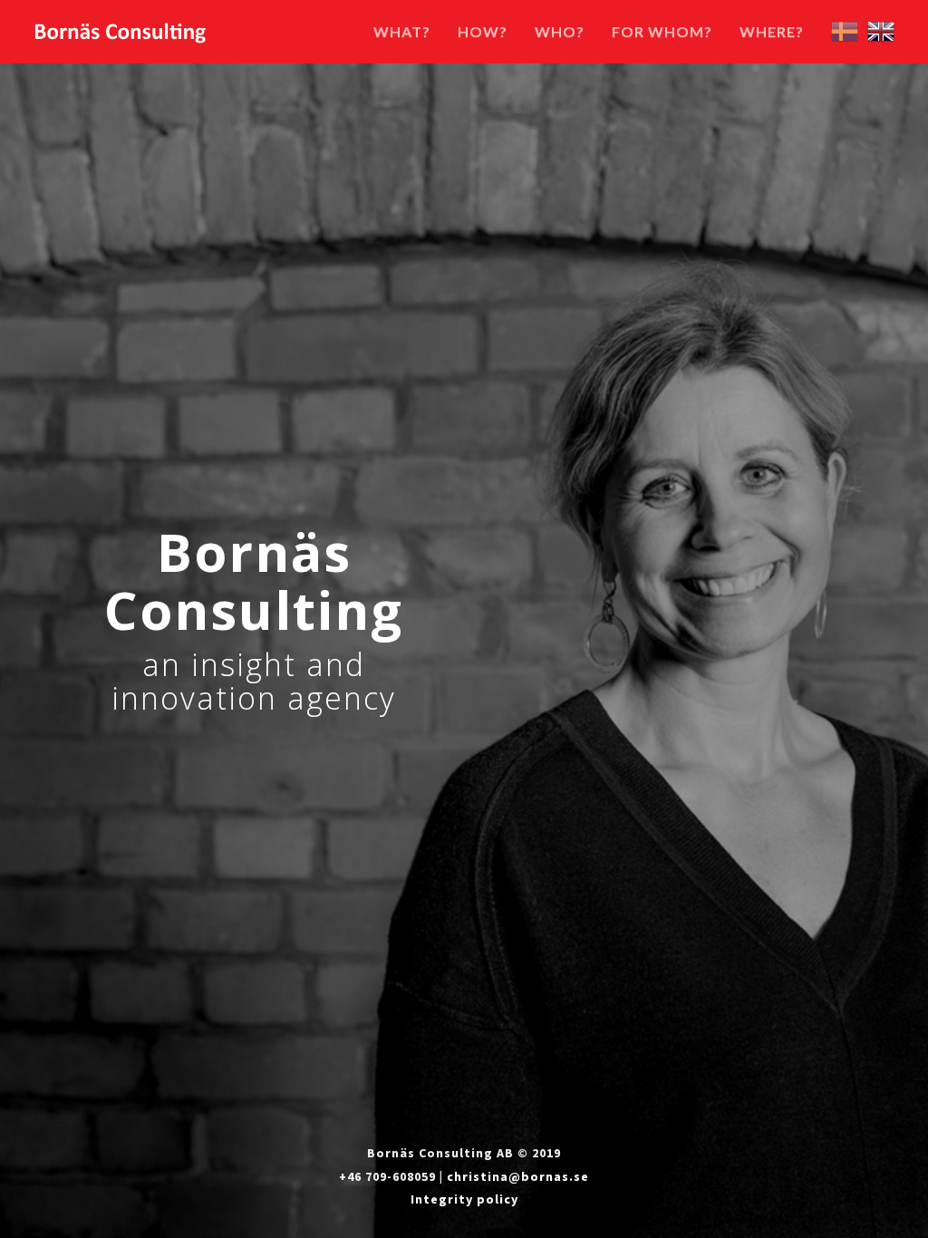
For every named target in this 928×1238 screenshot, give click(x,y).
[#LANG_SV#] (844, 29)
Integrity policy (464, 1199)
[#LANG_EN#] (880, 29)
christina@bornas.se (518, 1176)
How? (483, 31)
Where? (772, 31)
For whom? (662, 31)
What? (401, 31)
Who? (560, 31)
